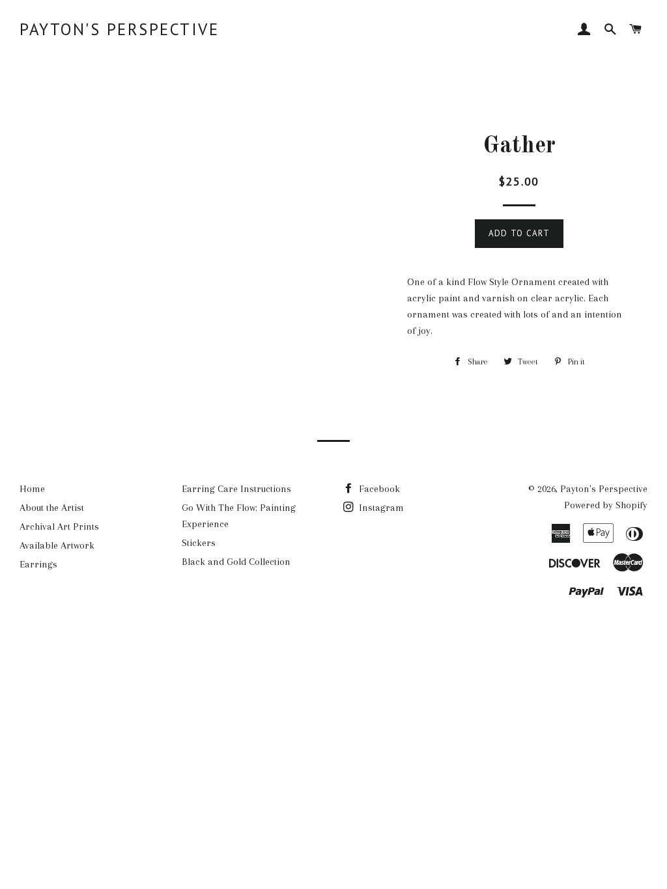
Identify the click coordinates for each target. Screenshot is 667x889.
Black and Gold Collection (236, 562)
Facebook (378, 489)
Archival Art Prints (59, 526)
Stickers (199, 543)
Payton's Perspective (119, 29)
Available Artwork (57, 545)
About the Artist (52, 507)
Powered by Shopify (605, 505)
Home (32, 489)
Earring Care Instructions (236, 489)
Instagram (380, 507)
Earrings (38, 564)
